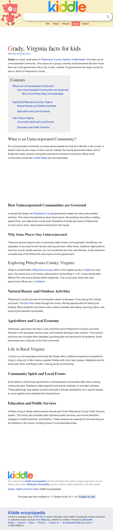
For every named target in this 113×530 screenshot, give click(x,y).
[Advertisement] (56, 35)
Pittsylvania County (51, 59)
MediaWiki (88, 519)
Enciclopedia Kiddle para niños (77, 522)
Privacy (41, 522)
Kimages (66, 23)
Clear (101, 16)
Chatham (40, 281)
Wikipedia (45, 519)
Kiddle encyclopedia (35, 481)
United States (78, 59)
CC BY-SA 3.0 (39, 516)
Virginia (66, 59)
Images (56, 23)
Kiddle (11, 522)
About (31, 522)
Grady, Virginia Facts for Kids (23, 489)
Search (108, 17)
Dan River (29, 303)
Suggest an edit (87, 496)
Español (85, 23)
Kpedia (76, 23)
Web (48, 23)
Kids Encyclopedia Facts (19, 53)
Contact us (54, 522)
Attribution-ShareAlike (38, 484)
